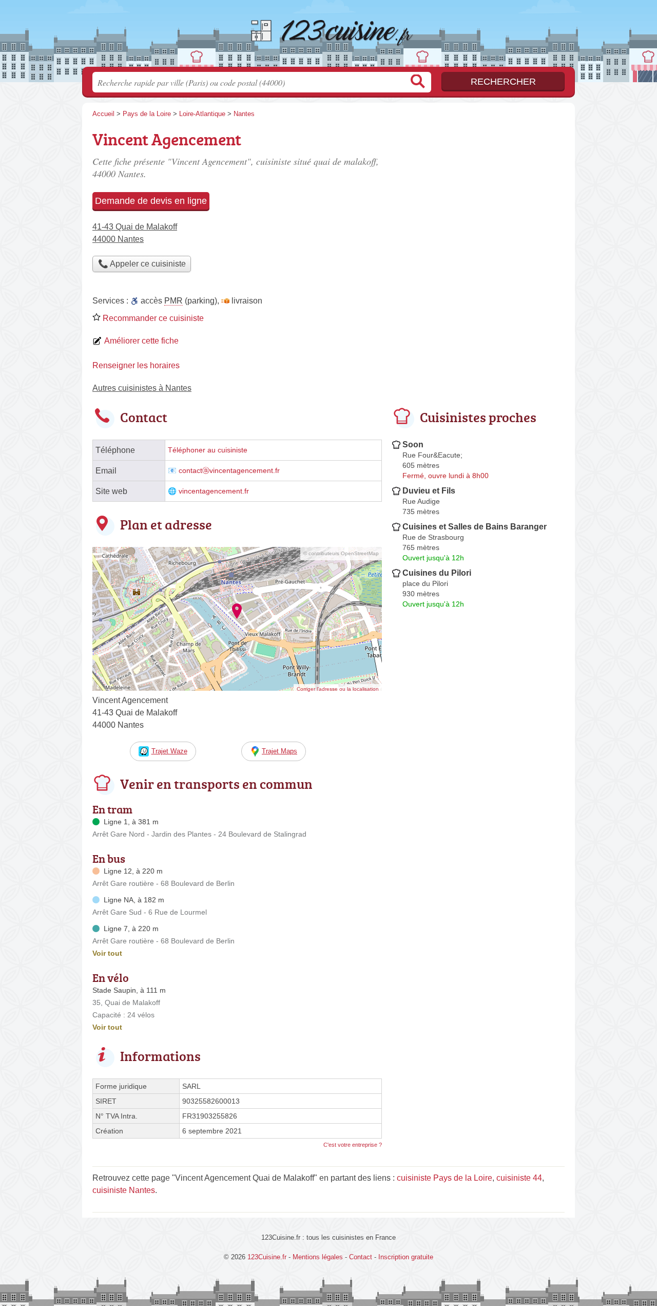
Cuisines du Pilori (436, 573)
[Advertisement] (478, 851)
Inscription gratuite (405, 1257)
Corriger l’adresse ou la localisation (338, 689)
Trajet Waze (169, 751)
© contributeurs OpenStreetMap (341, 553)
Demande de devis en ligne (151, 201)
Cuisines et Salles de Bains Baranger (474, 526)
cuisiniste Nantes (123, 1190)
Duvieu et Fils (428, 490)
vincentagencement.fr (214, 491)
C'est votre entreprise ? (352, 1145)
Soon (412, 444)
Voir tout (107, 953)
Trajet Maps (279, 751)
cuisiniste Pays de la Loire (444, 1177)
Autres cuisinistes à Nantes (141, 388)
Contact (360, 1257)
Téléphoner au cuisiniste (207, 450)
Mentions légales (318, 1257)
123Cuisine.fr (328, 36)
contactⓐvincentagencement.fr (229, 471)
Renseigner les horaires (136, 365)
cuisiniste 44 (519, 1177)
